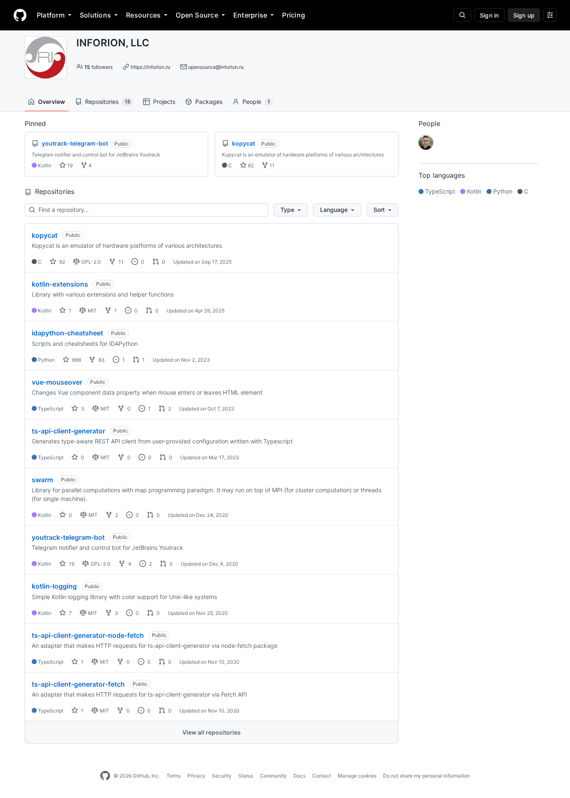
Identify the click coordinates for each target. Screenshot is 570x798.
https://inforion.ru (150, 67)
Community (273, 776)
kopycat (45, 235)
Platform (51, 15)
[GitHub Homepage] (105, 775)
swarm (42, 480)
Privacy (196, 776)
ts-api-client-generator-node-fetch (88, 635)
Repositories (107, 101)
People (256, 101)
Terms (173, 776)
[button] (290, 209)
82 (250, 165)
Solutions (95, 15)
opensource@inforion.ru (216, 67)
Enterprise (250, 15)
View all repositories (211, 732)
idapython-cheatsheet (67, 333)
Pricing (293, 15)
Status (245, 776)
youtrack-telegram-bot (68, 537)
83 (101, 360)
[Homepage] (20, 15)
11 (271, 165)
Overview (51, 101)
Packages (208, 101)
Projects (164, 101)
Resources (143, 15)
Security (222, 776)
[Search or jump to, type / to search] (462, 15)
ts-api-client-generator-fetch (78, 684)
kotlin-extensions (60, 284)
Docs (299, 776)
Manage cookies (357, 776)
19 (69, 165)
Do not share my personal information (426, 776)
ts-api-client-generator (68, 431)
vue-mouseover (57, 382)
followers (98, 67)
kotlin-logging (54, 586)
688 (76, 360)
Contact (321, 776)
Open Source (197, 15)
